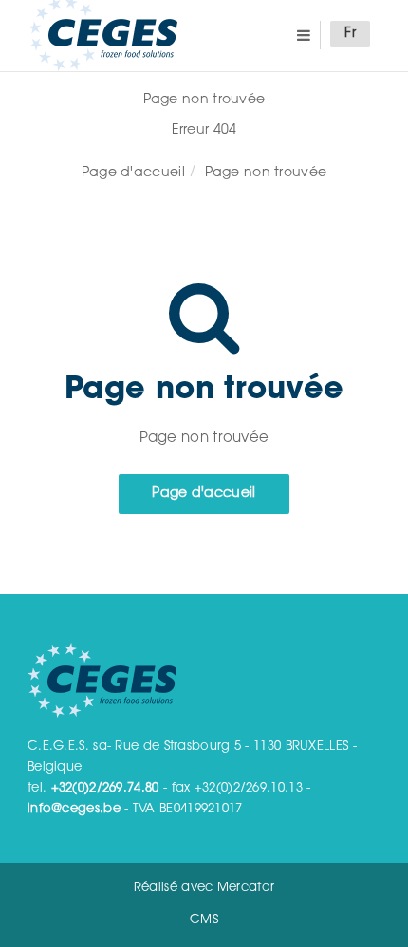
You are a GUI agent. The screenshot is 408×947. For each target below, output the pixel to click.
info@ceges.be (74, 809)
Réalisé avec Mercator (204, 888)
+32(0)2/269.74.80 (105, 788)
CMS (204, 920)
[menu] (303, 34)
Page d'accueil (133, 173)
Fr (350, 34)
